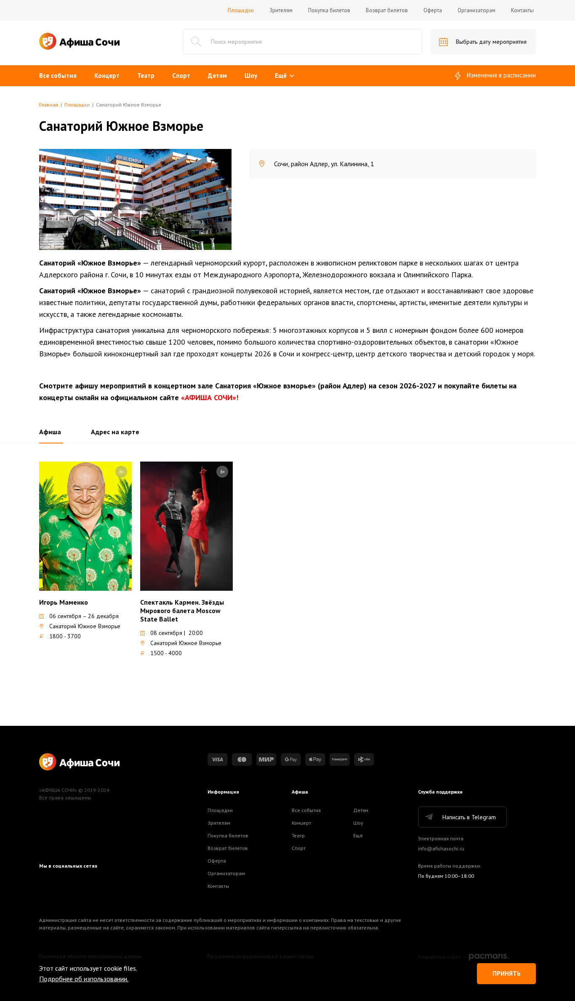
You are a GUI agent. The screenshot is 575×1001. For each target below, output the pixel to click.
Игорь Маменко (63, 602)
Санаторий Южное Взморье (84, 626)
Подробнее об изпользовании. (83, 978)
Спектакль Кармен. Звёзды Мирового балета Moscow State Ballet (182, 610)
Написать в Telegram (469, 817)
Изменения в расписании (501, 75)
